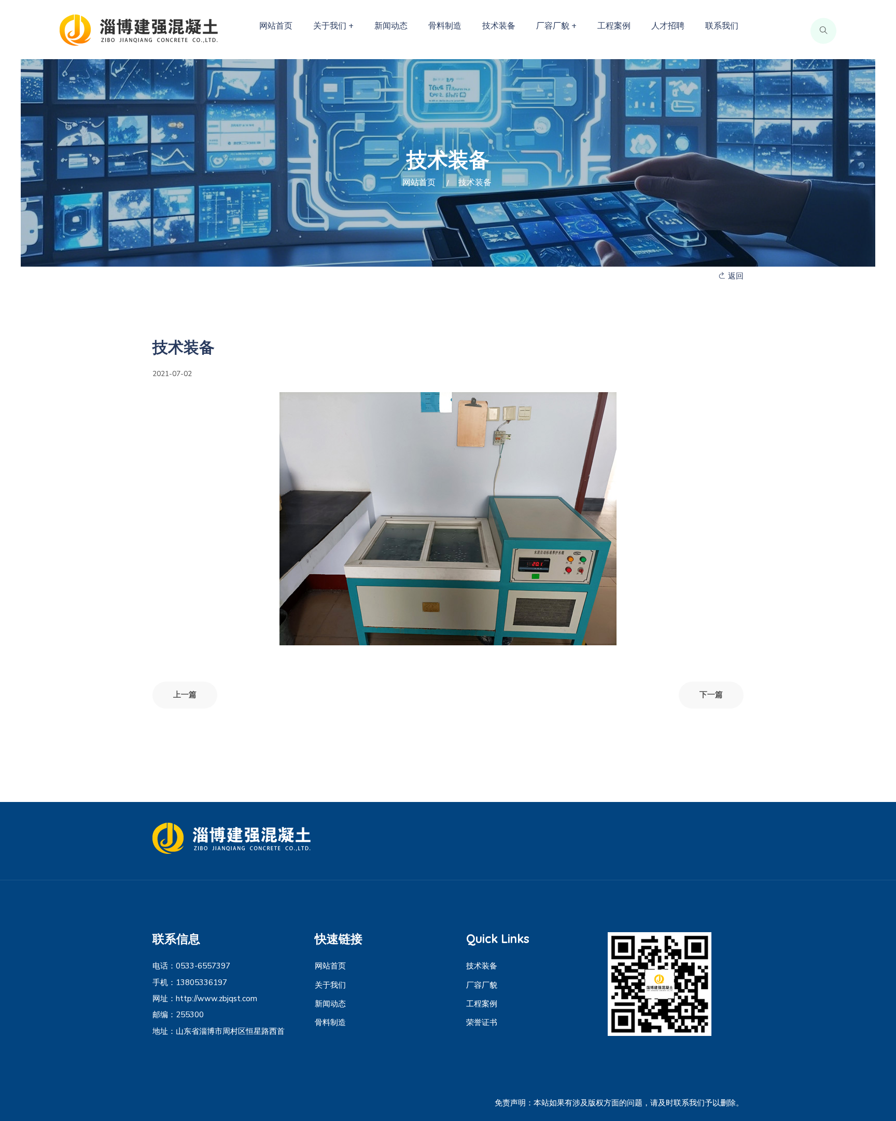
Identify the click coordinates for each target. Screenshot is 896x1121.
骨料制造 (444, 26)
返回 (735, 276)
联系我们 (721, 26)
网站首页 (275, 26)
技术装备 (498, 26)
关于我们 (330, 985)
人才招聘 (667, 26)
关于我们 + (333, 26)
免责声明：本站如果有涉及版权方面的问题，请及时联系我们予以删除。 (619, 1103)
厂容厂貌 (481, 985)
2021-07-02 (172, 374)
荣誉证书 (481, 1022)
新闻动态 (391, 26)
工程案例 (614, 26)
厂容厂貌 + (556, 26)
